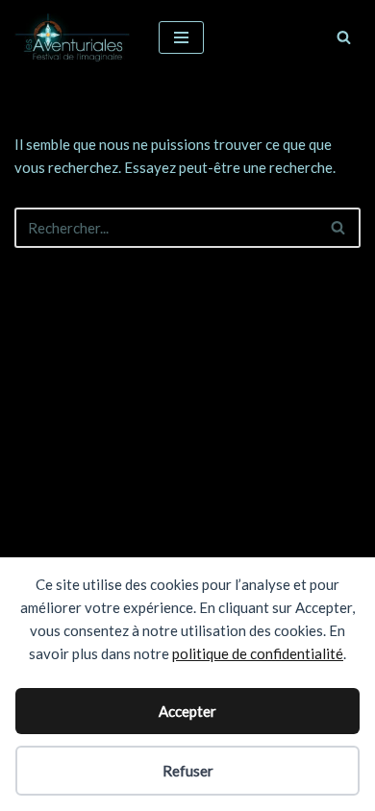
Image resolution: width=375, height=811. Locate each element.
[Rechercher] (344, 37)
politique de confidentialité (257, 653)
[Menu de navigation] (181, 37)
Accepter (187, 711)
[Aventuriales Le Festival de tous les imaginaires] (72, 37)
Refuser (187, 770)
